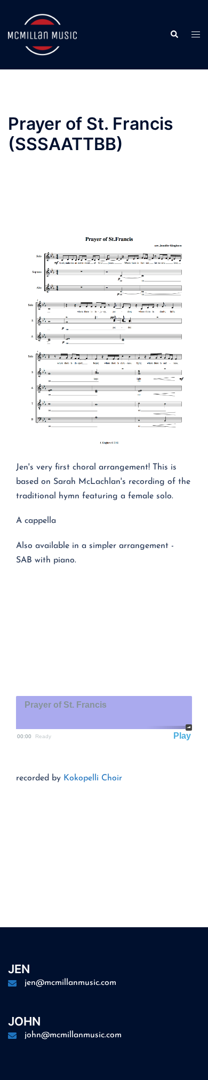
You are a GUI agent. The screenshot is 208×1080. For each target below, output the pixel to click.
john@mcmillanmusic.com (73, 1035)
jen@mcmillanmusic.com (70, 983)
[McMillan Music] (42, 34)
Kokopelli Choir (92, 778)
